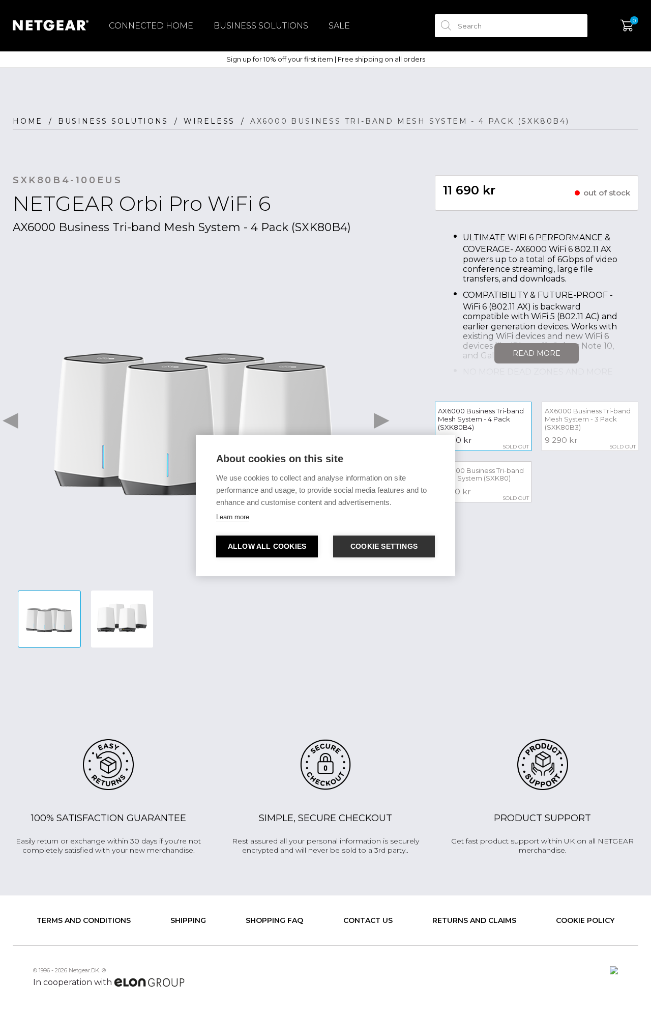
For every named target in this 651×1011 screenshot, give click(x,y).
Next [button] (381, 417)
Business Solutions (261, 26)
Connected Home (151, 26)
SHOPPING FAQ (274, 920)
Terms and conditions (84, 920)
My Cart (626, 26)
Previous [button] (10, 417)
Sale (339, 26)
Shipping (188, 920)
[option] (196, 417)
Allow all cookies (267, 546)
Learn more (232, 517)
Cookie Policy (585, 920)
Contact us (368, 920)
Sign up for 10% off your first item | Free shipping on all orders (325, 59)
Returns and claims (474, 920)
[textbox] (511, 25)
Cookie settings (384, 546)
